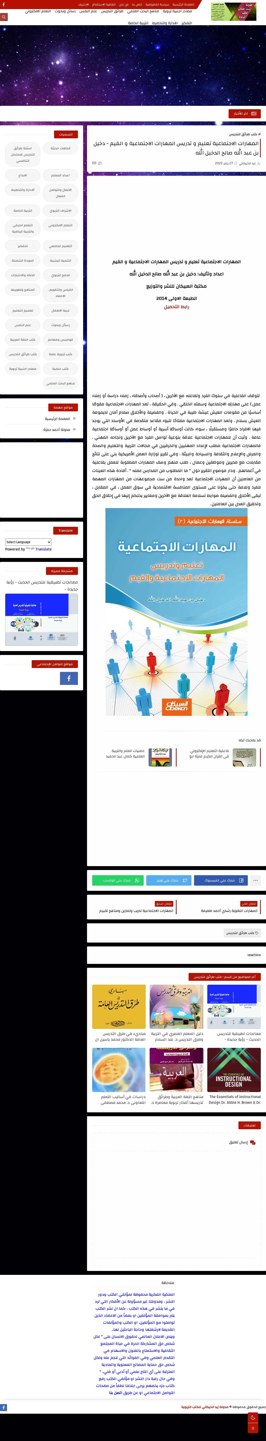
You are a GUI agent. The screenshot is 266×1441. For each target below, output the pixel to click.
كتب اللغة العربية (22, 339)
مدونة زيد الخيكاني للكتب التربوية (205, 1407)
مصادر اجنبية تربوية (177, 11)
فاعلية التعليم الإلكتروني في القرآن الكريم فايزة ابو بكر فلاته (209, 753)
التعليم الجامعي (60, 246)
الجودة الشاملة (23, 260)
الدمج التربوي (60, 275)
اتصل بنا (137, 4)
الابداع (22, 175)
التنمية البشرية (60, 260)
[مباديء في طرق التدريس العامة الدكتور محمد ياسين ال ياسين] (119, 1007)
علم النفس (88, 11)
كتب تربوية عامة (60, 354)
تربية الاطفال (60, 310)
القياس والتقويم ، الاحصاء (60, 293)
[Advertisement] (133, 65)
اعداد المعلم (60, 175)
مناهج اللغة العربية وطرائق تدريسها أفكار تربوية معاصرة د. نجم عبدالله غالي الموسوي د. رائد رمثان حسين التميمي (177, 1099)
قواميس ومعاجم (60, 339)
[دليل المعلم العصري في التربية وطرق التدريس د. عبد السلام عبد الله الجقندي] (176, 1007)
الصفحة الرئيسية (183, 4)
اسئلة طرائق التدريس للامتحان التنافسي (23, 154)
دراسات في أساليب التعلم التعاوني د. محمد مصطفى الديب (123, 1099)
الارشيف (83, 4)
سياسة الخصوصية (157, 4)
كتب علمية (60, 369)
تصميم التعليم (22, 310)
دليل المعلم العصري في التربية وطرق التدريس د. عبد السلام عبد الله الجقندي (177, 1036)
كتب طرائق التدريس (243, 134)
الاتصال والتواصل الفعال (60, 193)
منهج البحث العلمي (60, 383)
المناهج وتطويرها (23, 290)
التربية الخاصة (138, 23)
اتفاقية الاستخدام (104, 4)
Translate (44, 549)
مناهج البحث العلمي (143, 11)
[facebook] (3, 4)
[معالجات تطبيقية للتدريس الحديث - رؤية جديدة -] (234, 1007)
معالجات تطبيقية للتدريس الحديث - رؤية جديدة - (239, 1036)
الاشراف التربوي (60, 210)
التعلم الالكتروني (38, 11)
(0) (94, 163)
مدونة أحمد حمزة (56, 429)
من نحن (124, 4)
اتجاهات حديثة (60, 148)
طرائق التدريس (112, 11)
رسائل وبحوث (65, 11)
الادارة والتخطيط (165, 23)
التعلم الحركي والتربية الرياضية (23, 228)
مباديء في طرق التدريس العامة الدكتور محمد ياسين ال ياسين (120, 1036)
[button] (221, 880)
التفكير (187, 23)
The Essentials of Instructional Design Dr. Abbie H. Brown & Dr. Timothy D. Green (235, 1099)
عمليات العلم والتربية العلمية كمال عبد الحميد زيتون (125, 753)
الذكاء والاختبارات (23, 275)
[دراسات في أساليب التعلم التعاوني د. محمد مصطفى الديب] (119, 1070)
